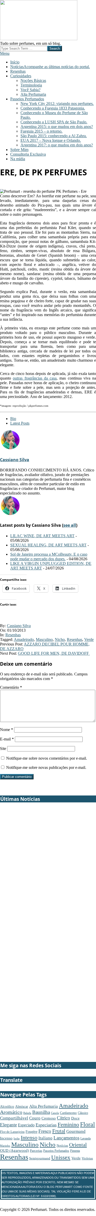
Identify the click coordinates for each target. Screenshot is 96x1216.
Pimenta (75, 1150)
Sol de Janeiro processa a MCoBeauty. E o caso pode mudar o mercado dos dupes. (48, 556)
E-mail (7, 739)
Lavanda (85, 1138)
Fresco (44, 1131)
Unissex (60, 1157)
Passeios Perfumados (56, 1151)
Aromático (11, 1112)
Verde (89, 639)
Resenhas (13, 635)
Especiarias (46, 1124)
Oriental (78, 1145)
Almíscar (21, 1106)
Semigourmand (39, 1158)
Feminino (68, 1124)
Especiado (26, 1125)
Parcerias (36, 1151)
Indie (17, 1138)
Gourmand (76, 1131)
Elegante (8, 1124)
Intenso (29, 1137)
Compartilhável (14, 1118)
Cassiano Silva (14, 459)
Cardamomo (68, 1113)
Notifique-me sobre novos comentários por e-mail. (46, 758)
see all (69, 525)
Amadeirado (24, 639)
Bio (13, 418)
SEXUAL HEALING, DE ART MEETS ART (48, 545)
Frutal (58, 1131)
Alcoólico (7, 1107)
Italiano (45, 1138)
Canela (55, 1113)
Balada (27, 1112)
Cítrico (63, 1118)
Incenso (6, 1138)
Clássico (83, 1113)
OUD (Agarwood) (14, 1150)
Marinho (5, 1145)
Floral (87, 1124)
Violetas (87, 1158)
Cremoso (48, 1118)
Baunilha (41, 1112)
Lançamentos (66, 1137)
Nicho (60, 639)
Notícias (62, 1145)
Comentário (11, 687)
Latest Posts (19, 423)
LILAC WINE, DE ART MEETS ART (42, 536)
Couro (34, 1118)
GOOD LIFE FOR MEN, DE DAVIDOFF (54, 653)
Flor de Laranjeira (12, 1132)
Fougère (31, 1131)
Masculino (44, 639)
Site (3, 748)
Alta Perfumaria (43, 1106)
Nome (6, 729)
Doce (75, 1118)
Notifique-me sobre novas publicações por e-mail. (46, 767)
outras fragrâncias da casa (35, 378)
